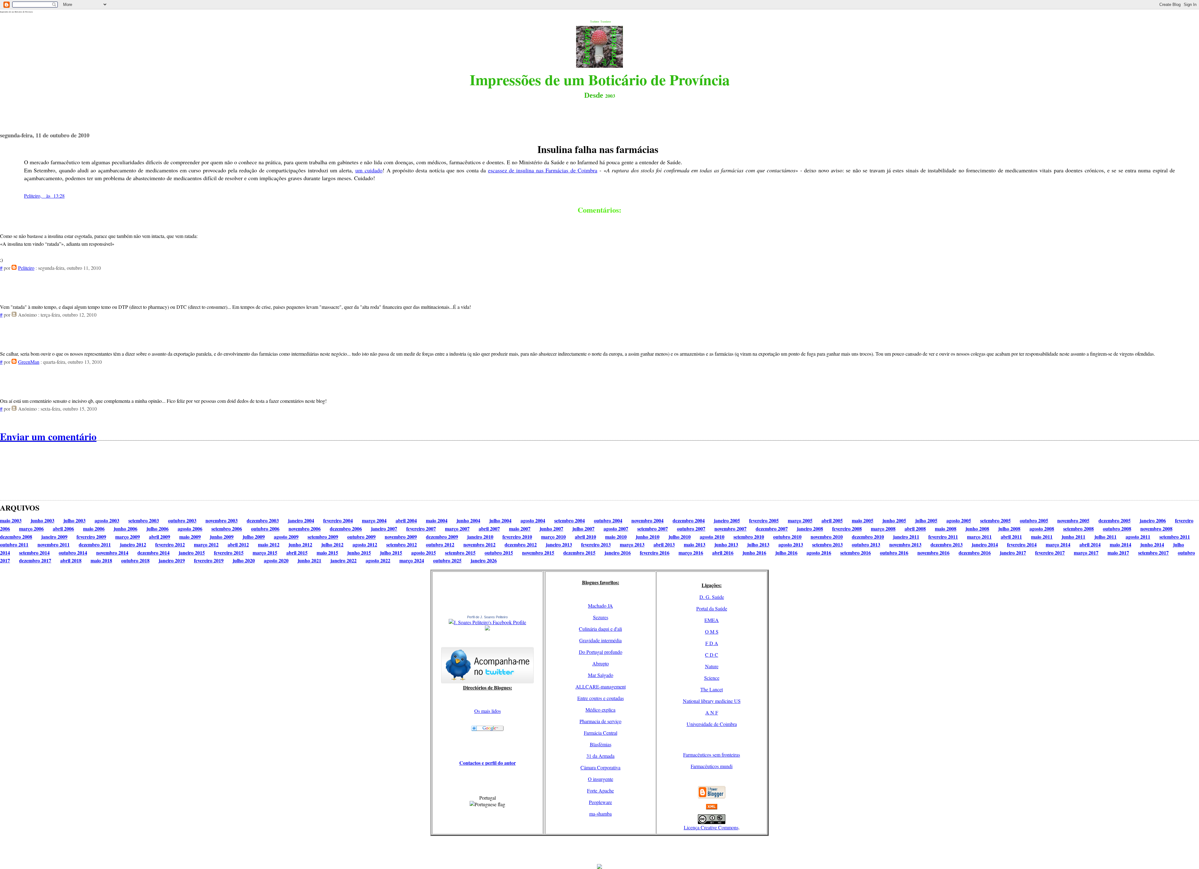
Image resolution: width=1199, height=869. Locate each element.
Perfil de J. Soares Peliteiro (487, 617)
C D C (711, 654)
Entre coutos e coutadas (600, 698)
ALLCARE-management (600, 686)
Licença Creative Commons (711, 827)
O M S (711, 631)
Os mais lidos (487, 711)
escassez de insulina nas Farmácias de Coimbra (542, 170)
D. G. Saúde (711, 597)
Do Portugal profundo (600, 652)
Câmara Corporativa (600, 767)
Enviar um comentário (48, 436)
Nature (711, 666)
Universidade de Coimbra (712, 724)
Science (711, 677)
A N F (711, 712)
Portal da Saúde (711, 608)
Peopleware (600, 802)
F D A (711, 643)
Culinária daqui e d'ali (600, 628)
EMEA (711, 620)
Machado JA (600, 605)
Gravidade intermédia (600, 640)
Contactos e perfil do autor (487, 762)
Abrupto (600, 663)
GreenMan (28, 361)
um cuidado (368, 170)
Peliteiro (26, 267)
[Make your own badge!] (487, 629)
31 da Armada (600, 756)
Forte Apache (600, 790)
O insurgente (600, 779)
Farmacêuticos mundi (712, 766)
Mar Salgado (600, 675)
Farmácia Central (600, 732)
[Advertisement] (599, 850)
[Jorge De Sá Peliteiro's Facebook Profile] (487, 622)
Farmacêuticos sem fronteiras (711, 754)
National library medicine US (712, 701)
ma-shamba (600, 813)
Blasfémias (600, 744)
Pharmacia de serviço (600, 721)
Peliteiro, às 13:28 (44, 195)
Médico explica (600, 709)
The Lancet (711, 689)
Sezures (600, 617)
